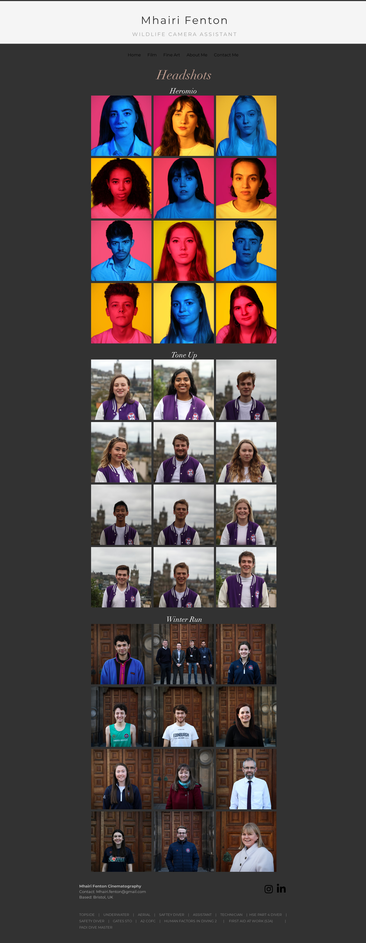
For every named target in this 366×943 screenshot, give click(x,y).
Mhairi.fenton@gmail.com (121, 891)
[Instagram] (268, 888)
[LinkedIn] (281, 888)
